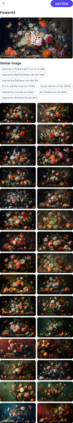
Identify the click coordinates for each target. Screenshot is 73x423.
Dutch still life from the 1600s (18, 86)
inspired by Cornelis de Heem (18, 92)
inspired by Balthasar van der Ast (20, 80)
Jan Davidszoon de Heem (53, 92)
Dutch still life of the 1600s (55, 86)
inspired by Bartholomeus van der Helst (23, 74)
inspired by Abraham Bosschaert (20, 97)
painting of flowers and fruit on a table (23, 69)
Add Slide (61, 4)
